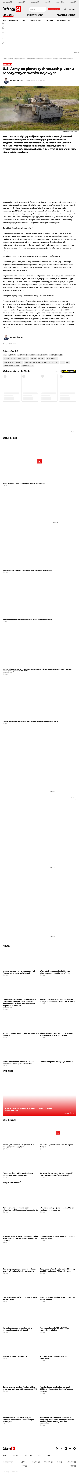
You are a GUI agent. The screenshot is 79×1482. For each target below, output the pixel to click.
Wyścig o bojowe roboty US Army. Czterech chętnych (33, 296)
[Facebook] (57, 1448)
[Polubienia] (3, 22)
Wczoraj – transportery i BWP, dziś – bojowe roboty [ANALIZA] (36, 256)
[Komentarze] (3, 27)
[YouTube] (70, 1448)
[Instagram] (74, 1448)
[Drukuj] (3, 33)
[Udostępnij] (3, 43)
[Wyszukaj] (42, 9)
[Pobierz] (3, 38)
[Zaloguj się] (65, 9)
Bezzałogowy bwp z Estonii (22, 228)
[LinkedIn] (65, 1448)
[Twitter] (61, 1448)
